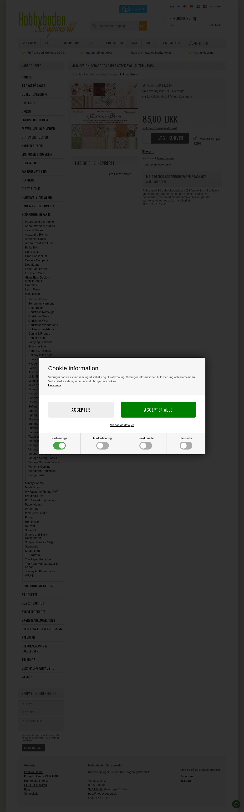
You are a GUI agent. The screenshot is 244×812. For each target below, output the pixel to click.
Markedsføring (102, 438)
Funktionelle (146, 438)
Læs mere (54, 385)
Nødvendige (59, 438)
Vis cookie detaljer (122, 425)
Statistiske (186, 438)
